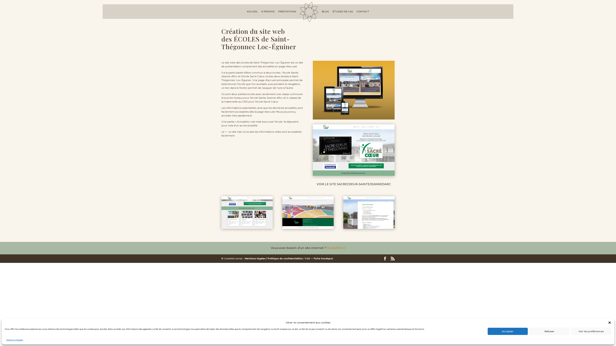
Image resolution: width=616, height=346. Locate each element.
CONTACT (362, 11)
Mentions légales (14, 340)
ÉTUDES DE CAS (343, 11)
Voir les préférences (591, 331)
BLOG (325, 11)
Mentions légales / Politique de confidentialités (274, 258)
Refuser (549, 331)
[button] (609, 322)
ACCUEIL (252, 11)
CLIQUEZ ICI (336, 248)
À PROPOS (268, 11)
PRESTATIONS (287, 11)
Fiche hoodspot (323, 258)
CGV (307, 258)
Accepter (508, 331)
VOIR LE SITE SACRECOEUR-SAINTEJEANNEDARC (354, 184)
